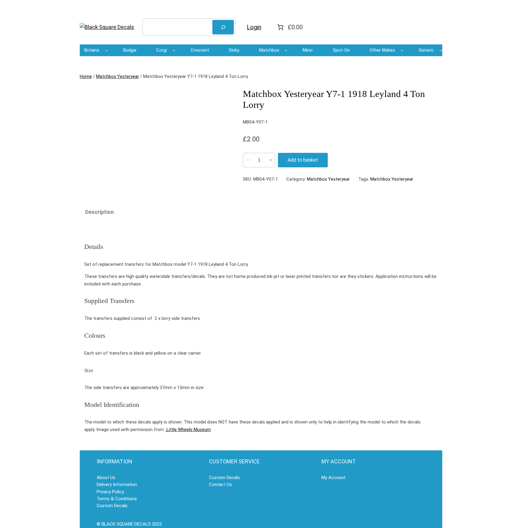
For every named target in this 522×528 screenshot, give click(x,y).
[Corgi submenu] (173, 50)
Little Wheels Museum (188, 429)
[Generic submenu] (441, 50)
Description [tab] (99, 212)
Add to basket (303, 160)
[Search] (223, 27)
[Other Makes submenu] (402, 50)
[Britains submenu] (106, 50)
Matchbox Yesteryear (117, 76)
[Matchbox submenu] (286, 50)
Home (86, 76)
